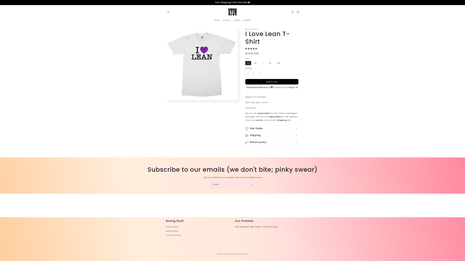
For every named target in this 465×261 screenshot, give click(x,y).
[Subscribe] (251, 184)
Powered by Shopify (241, 254)
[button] (168, 12)
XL (270, 63)
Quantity (248, 68)
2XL (278, 63)
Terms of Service (174, 235)
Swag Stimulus (228, 254)
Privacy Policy (172, 227)
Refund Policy (172, 231)
